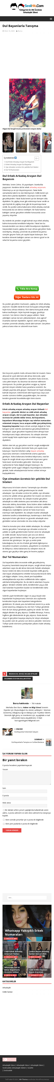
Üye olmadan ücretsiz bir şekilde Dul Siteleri (22, 167)
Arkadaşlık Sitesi (9, 1065)
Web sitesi (7, 803)
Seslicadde (8, 1070)
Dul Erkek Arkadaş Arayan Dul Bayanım (20, 162)
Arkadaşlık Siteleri (19, 1068)
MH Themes (23, 1079)
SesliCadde (7, 1068)
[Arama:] (27, 898)
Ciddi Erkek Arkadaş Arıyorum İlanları (13, 952)
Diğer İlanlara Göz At (27, 297)
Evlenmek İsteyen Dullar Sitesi (17, 679)
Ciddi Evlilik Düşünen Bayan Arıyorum (38, 971)
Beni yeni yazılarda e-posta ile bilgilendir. (22, 824)
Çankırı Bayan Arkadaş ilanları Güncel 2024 (39, 952)
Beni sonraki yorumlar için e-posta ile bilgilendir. (25, 820)
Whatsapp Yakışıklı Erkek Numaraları (24, 932)
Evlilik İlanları (8, 992)
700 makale (36, 703)
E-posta (6, 795)
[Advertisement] (27, 56)
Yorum (5, 769)
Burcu (20, 31)
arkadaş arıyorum (38, 187)
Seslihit (30, 1068)
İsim (4, 788)
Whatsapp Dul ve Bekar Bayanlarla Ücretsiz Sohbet (12, 969)
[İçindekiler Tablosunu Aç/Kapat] (35, 158)
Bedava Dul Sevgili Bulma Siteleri (23, 674)
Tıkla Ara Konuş (28, 288)
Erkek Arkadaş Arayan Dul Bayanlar (18, 164)
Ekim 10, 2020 (9, 31)
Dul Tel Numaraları (12, 170)
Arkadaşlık (7, 987)
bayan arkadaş (37, 451)
